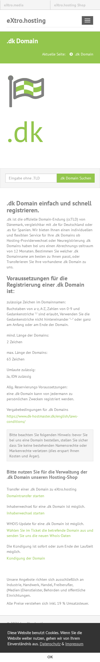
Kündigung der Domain (26, 558)
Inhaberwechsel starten (26, 513)
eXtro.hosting (26, 20)
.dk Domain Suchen (75, 178)
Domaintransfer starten (25, 495)
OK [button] (50, 657)
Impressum (74, 644)
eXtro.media (13, 5)
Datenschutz (50, 644)
